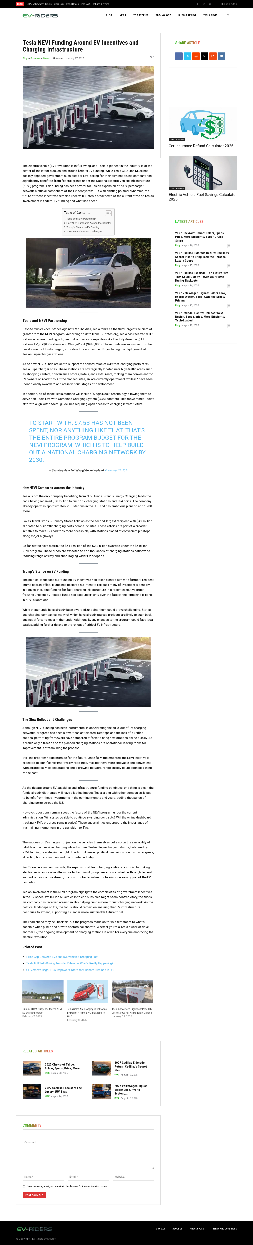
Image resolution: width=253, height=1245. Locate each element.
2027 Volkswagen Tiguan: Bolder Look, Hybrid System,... (131, 1089)
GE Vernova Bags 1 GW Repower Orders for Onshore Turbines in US (70, 970)
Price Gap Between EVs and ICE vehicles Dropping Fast (62, 957)
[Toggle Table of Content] (106, 213)
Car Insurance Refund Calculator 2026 (201, 146)
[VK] (221, 56)
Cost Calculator (177, 139)
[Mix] (213, 56)
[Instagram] (204, 4)
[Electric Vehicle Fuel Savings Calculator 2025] (203, 173)
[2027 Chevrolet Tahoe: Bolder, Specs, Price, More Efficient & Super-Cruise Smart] (32, 1068)
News (46, 58)
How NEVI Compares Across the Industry (88, 222)
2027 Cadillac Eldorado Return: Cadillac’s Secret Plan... (130, 1066)
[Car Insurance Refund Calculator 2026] (203, 124)
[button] (228, 15)
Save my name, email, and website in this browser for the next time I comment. (67, 1186)
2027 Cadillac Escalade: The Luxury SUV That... (63, 1089)
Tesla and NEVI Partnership (81, 218)
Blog (25, 58)
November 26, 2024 (116, 470)
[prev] (133, 4)
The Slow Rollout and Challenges (84, 231)
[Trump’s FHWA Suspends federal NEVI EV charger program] (43, 991)
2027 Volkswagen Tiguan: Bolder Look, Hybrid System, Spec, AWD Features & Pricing (68, 4)
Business (35, 58)
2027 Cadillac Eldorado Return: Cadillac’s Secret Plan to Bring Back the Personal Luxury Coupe (202, 256)
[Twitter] (210, 4)
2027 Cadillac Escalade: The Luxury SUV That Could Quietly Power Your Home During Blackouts (201, 276)
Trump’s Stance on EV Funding (82, 227)
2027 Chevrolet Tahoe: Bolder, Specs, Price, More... (63, 1066)
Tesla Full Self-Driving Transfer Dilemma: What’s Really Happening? (69, 963)
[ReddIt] (196, 56)
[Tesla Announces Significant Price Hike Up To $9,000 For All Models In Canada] (132, 991)
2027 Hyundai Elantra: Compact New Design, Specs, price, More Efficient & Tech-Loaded (200, 316)
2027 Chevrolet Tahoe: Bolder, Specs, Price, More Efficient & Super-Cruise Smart (199, 236)
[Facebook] (197, 4)
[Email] (204, 56)
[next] (139, 4)
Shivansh (58, 58)
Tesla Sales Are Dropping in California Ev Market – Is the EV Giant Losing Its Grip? (87, 1013)
